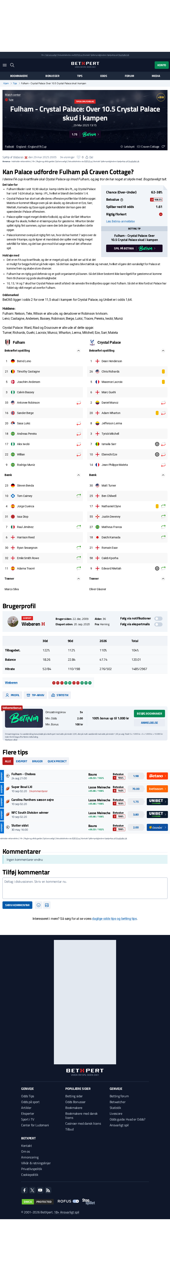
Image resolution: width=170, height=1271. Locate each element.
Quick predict (57, 761)
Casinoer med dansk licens (83, 1123)
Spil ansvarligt (51, 55)
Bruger (37, 761)
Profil (14, 695)
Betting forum (119, 1096)
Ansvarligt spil (119, 1125)
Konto (161, 65)
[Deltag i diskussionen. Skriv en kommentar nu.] (85, 888)
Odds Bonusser (75, 1101)
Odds (103, 76)
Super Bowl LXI (22, 786)
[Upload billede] (47, 905)
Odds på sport (30, 1101)
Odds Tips (27, 1096)
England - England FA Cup (31, 147)
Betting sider (74, 1096)
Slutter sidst (20, 825)
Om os (25, 1151)
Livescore (116, 1113)
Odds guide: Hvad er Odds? (127, 1119)
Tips (80, 76)
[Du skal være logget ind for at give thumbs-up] (78, 157)
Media (156, 76)
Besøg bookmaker (149, 713)
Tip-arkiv (37, 695)
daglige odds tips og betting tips (114, 919)
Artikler (26, 1107)
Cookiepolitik (29, 1174)
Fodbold (9, 147)
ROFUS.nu (78, 55)
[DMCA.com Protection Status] (37, 1201)
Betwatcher (118, 1101)
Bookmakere (19, 76)
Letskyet (129, 146)
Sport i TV (27, 1119)
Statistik (62, 695)
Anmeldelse (149, 722)
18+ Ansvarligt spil (66, 1212)
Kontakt (26, 1145)
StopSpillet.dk (123, 55)
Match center (13, 94)
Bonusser (52, 76)
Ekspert (21, 761)
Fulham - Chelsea (23, 773)
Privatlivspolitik (31, 1168)
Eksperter (27, 1113)
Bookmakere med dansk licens (81, 1115)
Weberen (18, 157)
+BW (161, 97)
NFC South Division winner (30, 812)
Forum (129, 76)
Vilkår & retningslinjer (36, 1163)
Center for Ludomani (35, 1125)
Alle (8, 761)
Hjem (6, 83)
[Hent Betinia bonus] (24, 718)
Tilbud (69, 1129)
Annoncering (29, 1157)
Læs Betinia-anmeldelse (120, 221)
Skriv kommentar (17, 905)
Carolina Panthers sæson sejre (32, 799)
